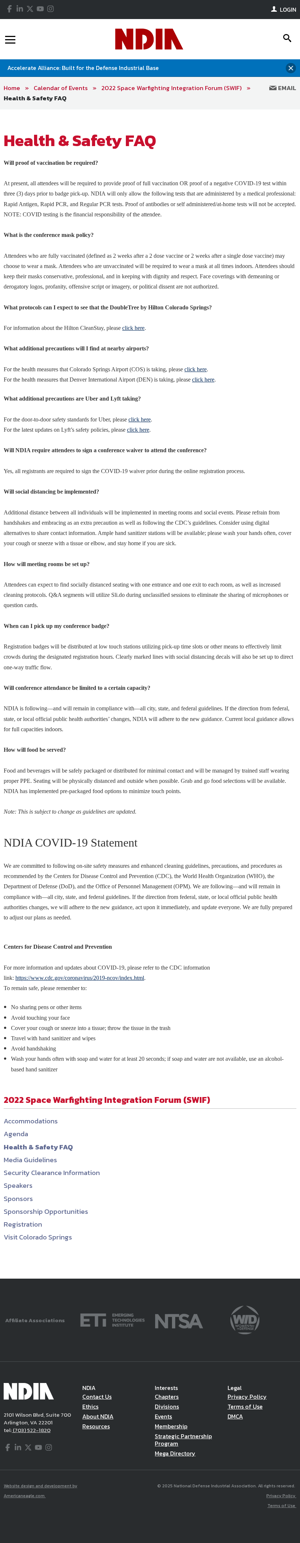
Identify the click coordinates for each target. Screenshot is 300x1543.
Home (12, 88)
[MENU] (10, 39)
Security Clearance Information (52, 1172)
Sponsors (18, 1198)
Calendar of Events (61, 88)
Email (286, 88)
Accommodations (31, 1121)
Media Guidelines (30, 1160)
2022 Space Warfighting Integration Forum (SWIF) (171, 88)
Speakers (18, 1185)
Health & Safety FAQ (35, 98)
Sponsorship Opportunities (46, 1211)
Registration (23, 1224)
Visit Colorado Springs (38, 1237)
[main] (150, 694)
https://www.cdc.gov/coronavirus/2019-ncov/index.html (79, 978)
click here (133, 328)
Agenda (16, 1134)
